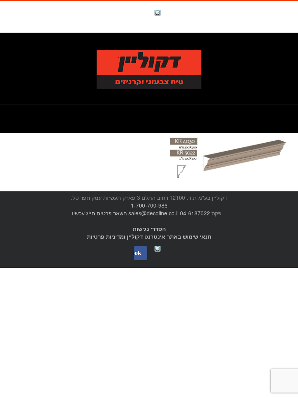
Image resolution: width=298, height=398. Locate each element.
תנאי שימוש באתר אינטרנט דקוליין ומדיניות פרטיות (149, 236)
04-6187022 (195, 213)
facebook (138, 13)
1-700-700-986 (149, 205)
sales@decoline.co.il (153, 213)
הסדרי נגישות (149, 228)
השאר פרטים (112, 213)
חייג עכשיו (83, 213)
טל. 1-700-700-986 (261, 45)
